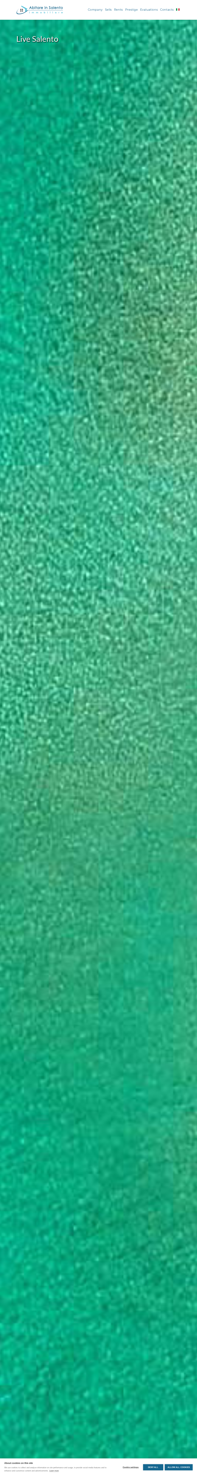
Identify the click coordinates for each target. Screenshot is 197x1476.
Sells (108, 9)
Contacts (167, 9)
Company (95, 9)
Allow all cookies (179, 1467)
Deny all (153, 1467)
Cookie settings (131, 1467)
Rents (118, 9)
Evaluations (149, 9)
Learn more (54, 1471)
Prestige (131, 9)
